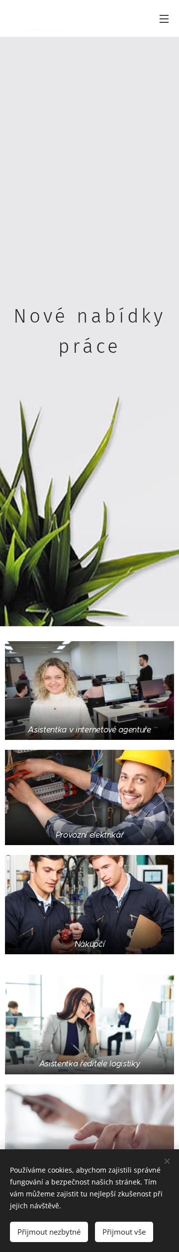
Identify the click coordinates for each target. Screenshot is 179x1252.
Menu (164, 18)
